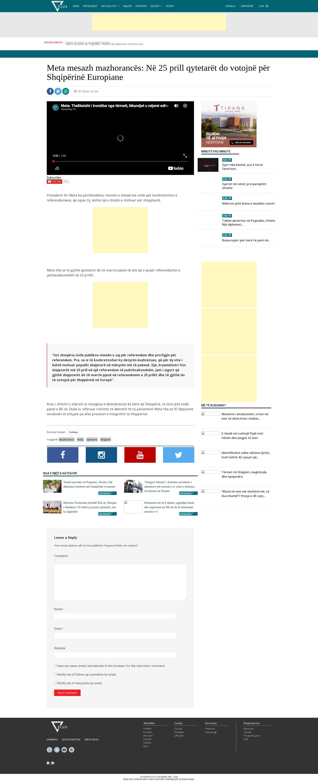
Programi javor (252, 735)
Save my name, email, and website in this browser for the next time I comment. (111, 666)
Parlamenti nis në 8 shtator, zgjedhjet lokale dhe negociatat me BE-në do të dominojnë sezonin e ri (169, 507)
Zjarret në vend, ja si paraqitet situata (244, 186)
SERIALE (230, 6)
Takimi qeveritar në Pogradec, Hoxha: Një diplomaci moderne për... (105, 42)
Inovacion (211, 723)
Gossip (155, 6)
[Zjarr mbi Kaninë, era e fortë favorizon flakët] (208, 165)
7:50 (225, 215)
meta (80, 439)
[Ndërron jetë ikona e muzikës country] (208, 203)
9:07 (225, 160)
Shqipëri (105, 439)
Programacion (252, 723)
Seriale (248, 732)
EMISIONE (247, 6)
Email (59, 629)
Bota (146, 746)
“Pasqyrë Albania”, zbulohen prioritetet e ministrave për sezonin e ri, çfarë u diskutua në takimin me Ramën (169, 487)
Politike (73, 432)
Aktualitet (109, 6)
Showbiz (179, 732)
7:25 (225, 235)
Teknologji (211, 732)
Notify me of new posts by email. (79, 683)
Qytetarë (92, 439)
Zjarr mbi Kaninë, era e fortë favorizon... (242, 167)
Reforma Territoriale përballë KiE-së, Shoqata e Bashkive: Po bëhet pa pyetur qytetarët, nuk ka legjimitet (89, 507)
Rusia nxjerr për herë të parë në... (246, 240)
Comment (60, 558)
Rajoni (127, 6)
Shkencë (210, 728)
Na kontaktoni (71, 739)
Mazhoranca (66, 439)
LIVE (261, 6)
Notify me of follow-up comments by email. (86, 674)
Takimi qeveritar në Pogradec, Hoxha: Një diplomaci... (249, 222)
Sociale (147, 739)
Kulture (147, 742)
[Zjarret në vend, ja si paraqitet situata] (208, 184)
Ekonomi (148, 735)
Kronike (147, 732)
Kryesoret (90, 6)
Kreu (76, 6)
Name (59, 609)
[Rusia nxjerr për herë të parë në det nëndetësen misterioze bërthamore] (208, 240)
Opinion (141, 6)
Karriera (52, 739)
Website (59, 648)
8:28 (225, 198)
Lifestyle (179, 735)
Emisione (249, 728)
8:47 (225, 179)
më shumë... (105, 493)
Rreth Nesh (92, 739)
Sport (170, 6)
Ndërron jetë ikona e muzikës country (249, 203)
